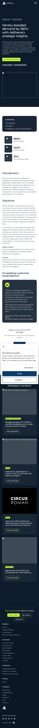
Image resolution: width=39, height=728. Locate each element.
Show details (29, 367)
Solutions (8, 126)
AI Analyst (5, 660)
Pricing (4, 682)
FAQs (3, 700)
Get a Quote (26, 615)
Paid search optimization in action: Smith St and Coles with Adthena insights (18, 474)
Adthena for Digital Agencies (10, 673)
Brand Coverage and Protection (11, 634)
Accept (19, 373)
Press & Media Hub (7, 692)
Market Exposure (6, 632)
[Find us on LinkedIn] (13, 722)
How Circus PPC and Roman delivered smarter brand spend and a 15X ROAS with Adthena (18, 523)
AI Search (4, 627)
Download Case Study (11, 59)
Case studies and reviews (9, 668)
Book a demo (19, 343)
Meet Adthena (6, 690)
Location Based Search (8, 653)
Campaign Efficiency (8, 630)
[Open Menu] (35, 3)
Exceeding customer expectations (18, 129)
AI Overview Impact (7, 643)
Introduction (10, 123)
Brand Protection (7, 648)
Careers (4, 695)
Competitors (5, 697)
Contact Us (19, 619)
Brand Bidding (6, 650)
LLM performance (7, 645)
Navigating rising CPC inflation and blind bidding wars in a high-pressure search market (19, 424)
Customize (18, 380)
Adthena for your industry (9, 671)
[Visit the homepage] (7, 3)
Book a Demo (13, 615)
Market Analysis (6, 655)
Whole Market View (7, 658)
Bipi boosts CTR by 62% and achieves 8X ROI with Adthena (18, 572)
